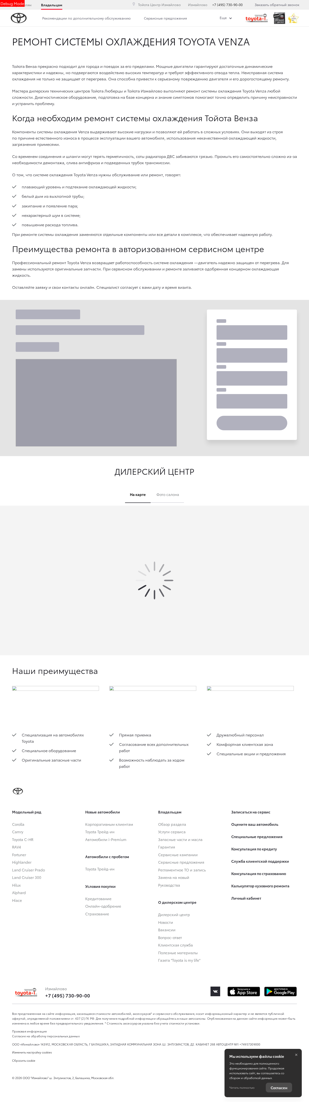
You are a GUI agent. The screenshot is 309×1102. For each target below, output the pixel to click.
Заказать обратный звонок (277, 4)
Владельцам (51, 4)
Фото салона (167, 494)
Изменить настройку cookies (32, 1052)
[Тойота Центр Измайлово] (257, 18)
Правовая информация (29, 1031)
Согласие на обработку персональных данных (46, 1036)
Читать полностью (241, 1087)
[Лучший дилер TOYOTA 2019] (279, 18)
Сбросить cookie (23, 1060)
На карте (138, 494)
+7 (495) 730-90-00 (227, 4)
